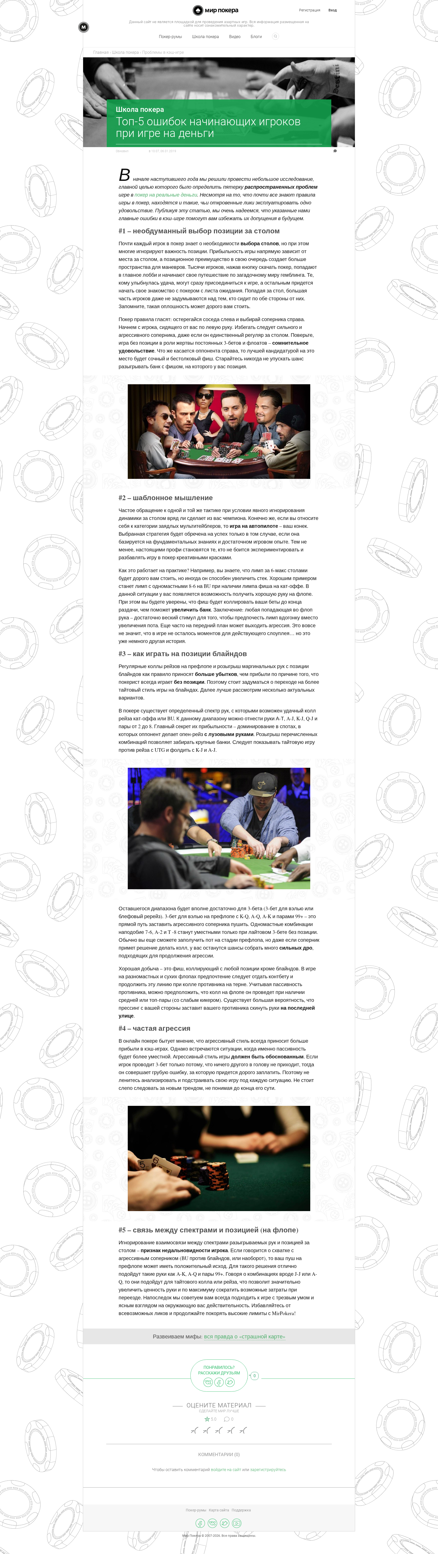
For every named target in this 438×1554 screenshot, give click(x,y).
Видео (235, 36)
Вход (332, 10)
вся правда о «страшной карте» (244, 1336)
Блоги (256, 36)
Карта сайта (219, 1510)
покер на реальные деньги (166, 194)
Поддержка (241, 1510)
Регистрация (309, 10)
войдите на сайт (226, 1469)
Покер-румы (170, 36)
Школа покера (205, 36)
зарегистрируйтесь (268, 1469)
